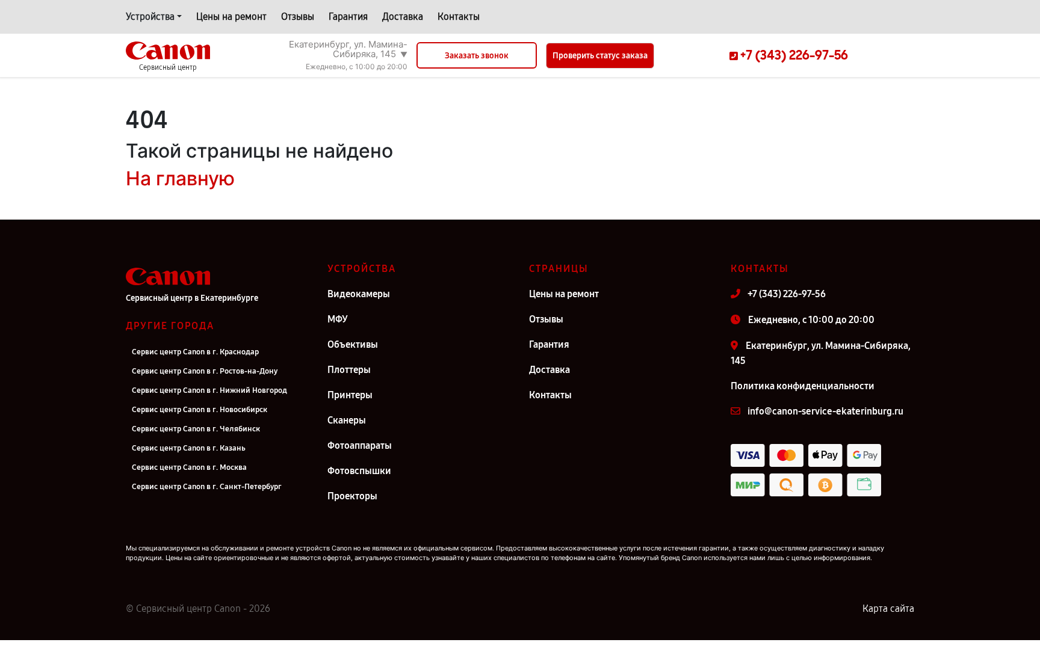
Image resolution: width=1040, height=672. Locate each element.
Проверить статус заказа (600, 56)
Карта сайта (888, 608)
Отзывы (297, 16)
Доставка (402, 16)
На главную (180, 178)
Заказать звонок (477, 56)
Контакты (459, 16)
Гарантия (348, 16)
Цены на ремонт (231, 16)
